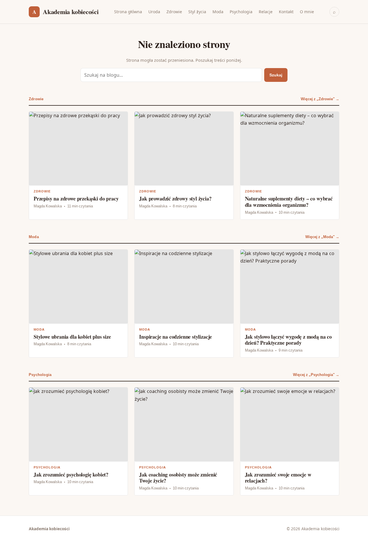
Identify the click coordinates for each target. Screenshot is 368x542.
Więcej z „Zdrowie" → (320, 99)
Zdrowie (174, 11)
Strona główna (128, 11)
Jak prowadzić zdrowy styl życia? (184, 165)
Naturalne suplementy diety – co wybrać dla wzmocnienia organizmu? (289, 165)
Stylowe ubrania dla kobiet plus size (78, 303)
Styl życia (197, 11)
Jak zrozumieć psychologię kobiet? (78, 441)
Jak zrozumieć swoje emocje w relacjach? (289, 441)
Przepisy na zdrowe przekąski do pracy (78, 165)
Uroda (154, 11)
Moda (217, 11)
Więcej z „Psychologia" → (316, 375)
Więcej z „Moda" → (322, 237)
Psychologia (241, 11)
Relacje (266, 11)
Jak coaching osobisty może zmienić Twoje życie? (184, 441)
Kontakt (286, 11)
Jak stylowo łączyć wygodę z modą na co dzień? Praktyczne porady (289, 303)
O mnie (307, 11)
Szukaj (275, 74)
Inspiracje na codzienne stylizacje (184, 303)
